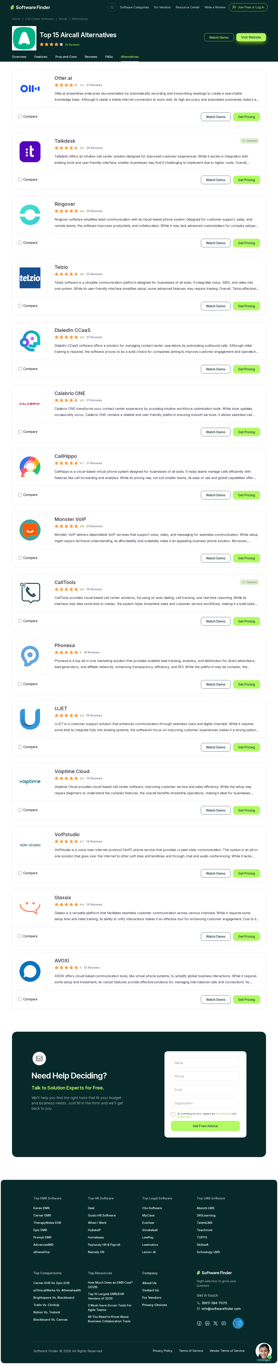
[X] (215, 1323)
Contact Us (150, 1290)
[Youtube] (223, 1323)
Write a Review (215, 7)
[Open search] (112, 7)
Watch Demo (219, 37)
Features (40, 57)
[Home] (30, 7)
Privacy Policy (184, 1117)
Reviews (91, 57)
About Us (149, 1283)
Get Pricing (246, 117)
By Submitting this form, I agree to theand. (207, 1115)
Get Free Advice (205, 1126)
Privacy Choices (154, 1305)
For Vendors (162, 7)
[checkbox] (173, 1114)
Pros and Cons (66, 57)
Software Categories (134, 7)
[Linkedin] (207, 1323)
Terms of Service (224, 1113)
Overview (19, 57)
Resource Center (188, 7)
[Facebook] (199, 1323)
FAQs (109, 57)
